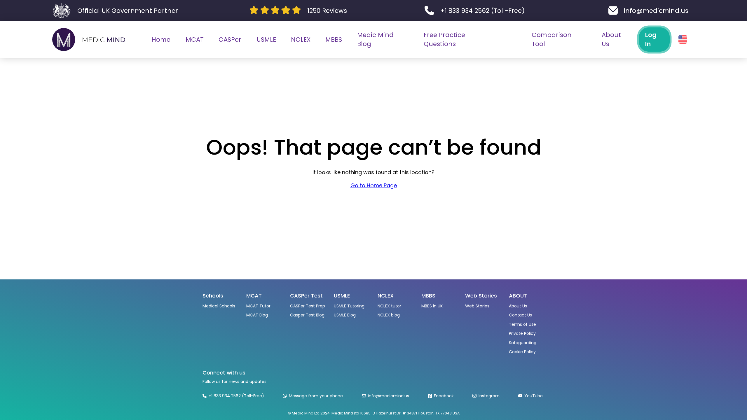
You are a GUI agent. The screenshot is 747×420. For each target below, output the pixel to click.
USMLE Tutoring (349, 306)
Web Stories (477, 306)
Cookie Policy (522, 352)
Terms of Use (522, 324)
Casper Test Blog (307, 315)
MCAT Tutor (258, 306)
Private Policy (522, 333)
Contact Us (520, 315)
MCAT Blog (257, 315)
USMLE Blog (345, 315)
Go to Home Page (373, 185)
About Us (518, 306)
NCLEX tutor (389, 306)
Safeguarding (522, 343)
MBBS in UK (432, 306)
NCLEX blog (389, 315)
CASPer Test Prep (307, 306)
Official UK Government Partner (127, 10)
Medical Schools (219, 306)
